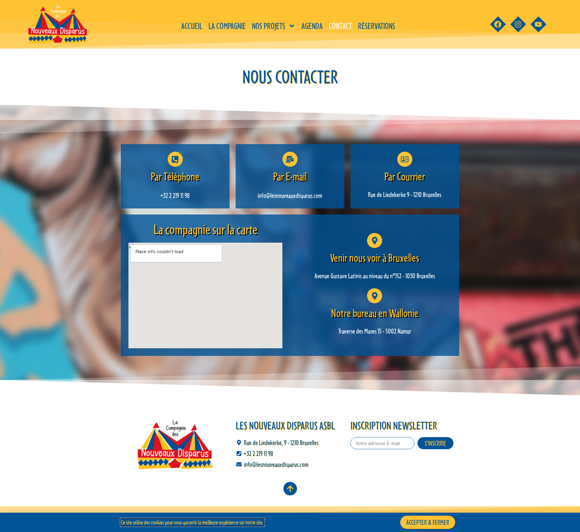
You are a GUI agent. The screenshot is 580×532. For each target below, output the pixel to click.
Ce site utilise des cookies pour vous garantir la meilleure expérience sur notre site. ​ (192, 522)
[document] (290, 266)
